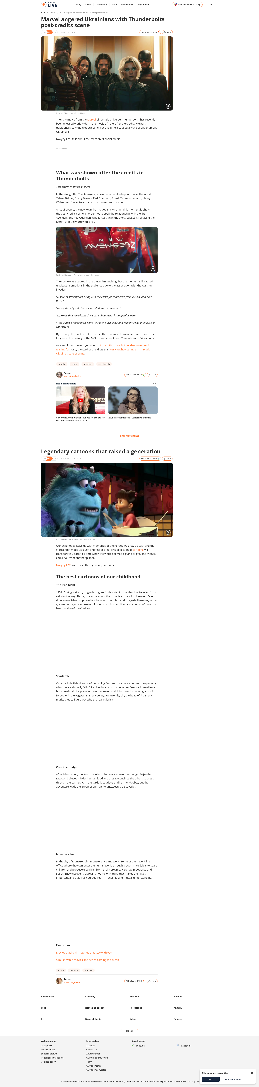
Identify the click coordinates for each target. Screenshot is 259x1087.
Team (89, 1061)
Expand (129, 1031)
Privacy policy (48, 1049)
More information (232, 1079)
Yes (210, 1079)
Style (114, 4)
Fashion (178, 996)
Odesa (133, 1019)
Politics (178, 1019)
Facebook (186, 1045)
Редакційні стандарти (52, 1057)
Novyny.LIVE (63, 565)
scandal (61, 364)
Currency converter (96, 1069)
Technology (101, 4)
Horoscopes (127, 4)
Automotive (47, 996)
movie (74, 364)
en (208, 4)
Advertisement (93, 1053)
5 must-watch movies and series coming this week (87, 960)
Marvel (91, 119)
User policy (46, 1045)
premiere (88, 364)
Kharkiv (178, 1007)
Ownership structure (97, 1057)
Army (78, 4)
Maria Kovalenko (72, 376)
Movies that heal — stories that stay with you (84, 952)
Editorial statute (49, 1053)
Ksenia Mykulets (72, 982)
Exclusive (134, 996)
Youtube (140, 1045)
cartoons (138, 550)
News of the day (94, 1019)
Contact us (91, 1049)
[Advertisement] (105, 157)
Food (43, 1007)
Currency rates (93, 1065)
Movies (52, 12)
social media (104, 364)
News (88, 4)
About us (91, 1045)
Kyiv (43, 1019)
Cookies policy (48, 1061)
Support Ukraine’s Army (189, 4)
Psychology (143, 4)
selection (88, 970)
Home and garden (94, 1007)
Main (43, 12)
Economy (90, 996)
